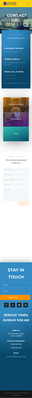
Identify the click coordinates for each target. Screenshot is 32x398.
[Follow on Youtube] (19, 305)
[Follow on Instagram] (25, 305)
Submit (23, 203)
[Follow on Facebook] (6, 305)
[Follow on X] (12, 305)
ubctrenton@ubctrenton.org (16, 357)
